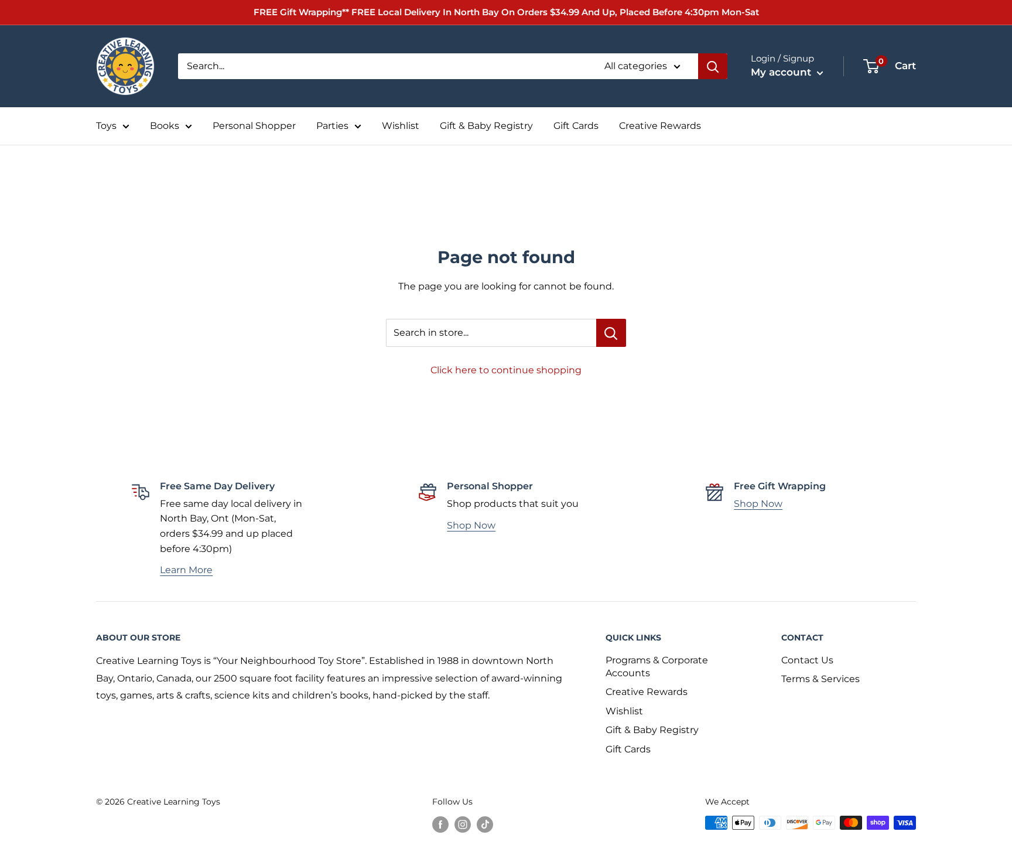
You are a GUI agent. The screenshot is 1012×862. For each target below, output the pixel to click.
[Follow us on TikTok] (485, 824)
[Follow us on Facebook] (440, 824)
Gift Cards (576, 125)
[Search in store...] (611, 333)
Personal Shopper (254, 125)
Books (164, 125)
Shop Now (471, 525)
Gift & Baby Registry (486, 125)
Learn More (186, 569)
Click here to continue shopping (506, 370)
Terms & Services (820, 678)
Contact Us (807, 660)
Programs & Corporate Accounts (657, 667)
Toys (106, 125)
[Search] (712, 66)
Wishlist (400, 125)
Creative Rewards (660, 125)
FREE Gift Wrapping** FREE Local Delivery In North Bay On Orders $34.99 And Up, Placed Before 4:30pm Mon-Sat (506, 12)
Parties (332, 125)
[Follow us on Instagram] (462, 824)
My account (782, 72)
